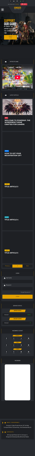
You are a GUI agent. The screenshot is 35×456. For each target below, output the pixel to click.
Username (9, 278)
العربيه (23, 1)
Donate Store (10, 37)
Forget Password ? (26, 292)
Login (24, 4)
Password (8, 285)
